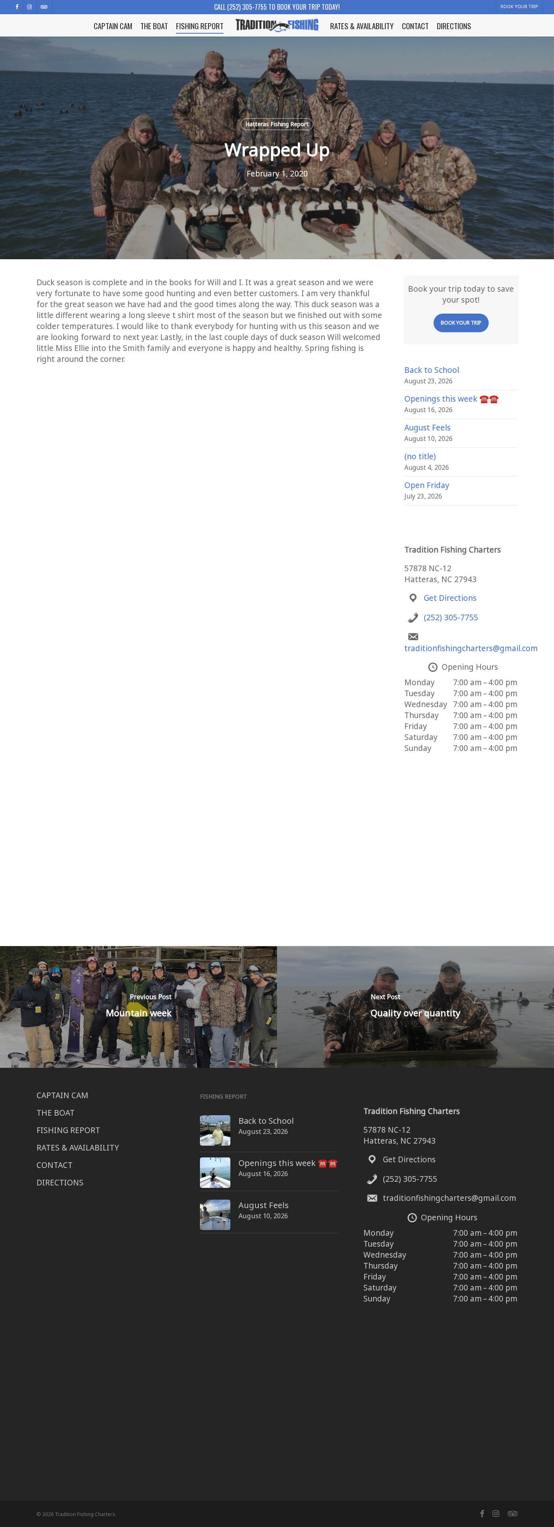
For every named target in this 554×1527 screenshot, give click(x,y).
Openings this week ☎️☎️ (451, 399)
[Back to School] (215, 1134)
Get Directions (450, 598)
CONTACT (55, 1165)
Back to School (431, 370)
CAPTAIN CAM (62, 1095)
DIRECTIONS (60, 1182)
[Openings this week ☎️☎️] (215, 1176)
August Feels (427, 427)
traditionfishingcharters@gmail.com (471, 648)
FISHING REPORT (68, 1130)
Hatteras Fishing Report (277, 124)
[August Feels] (215, 1219)
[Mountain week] (138, 1007)
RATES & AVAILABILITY (78, 1147)
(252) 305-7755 (451, 617)
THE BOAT (56, 1113)
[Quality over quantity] (415, 1007)
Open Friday (426, 485)
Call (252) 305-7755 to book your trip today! (277, 7)
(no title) (420, 456)
